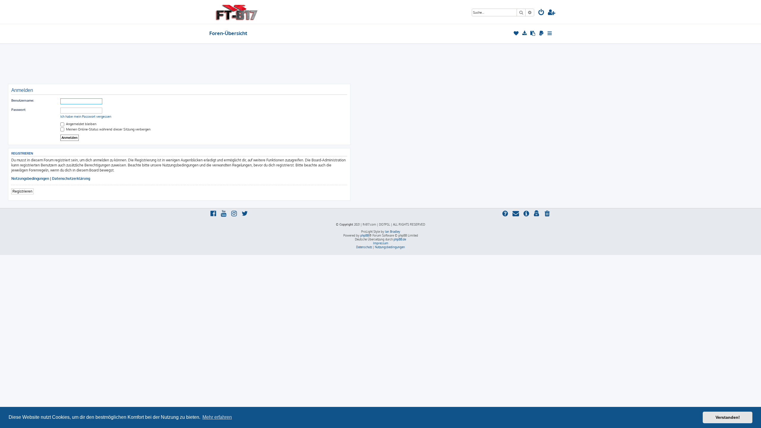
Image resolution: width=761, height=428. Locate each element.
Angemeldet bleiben (80, 124)
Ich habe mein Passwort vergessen (85, 116)
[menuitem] (541, 13)
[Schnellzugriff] (550, 33)
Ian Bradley (392, 231)
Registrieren (22, 191)
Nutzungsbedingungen (30, 178)
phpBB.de (400, 239)
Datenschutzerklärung (71, 178)
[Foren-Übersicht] (236, 12)
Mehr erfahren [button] (217, 417)
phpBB (364, 235)
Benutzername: (22, 100)
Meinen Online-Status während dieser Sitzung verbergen (107, 129)
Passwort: (18, 110)
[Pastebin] (533, 33)
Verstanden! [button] (728, 417)
